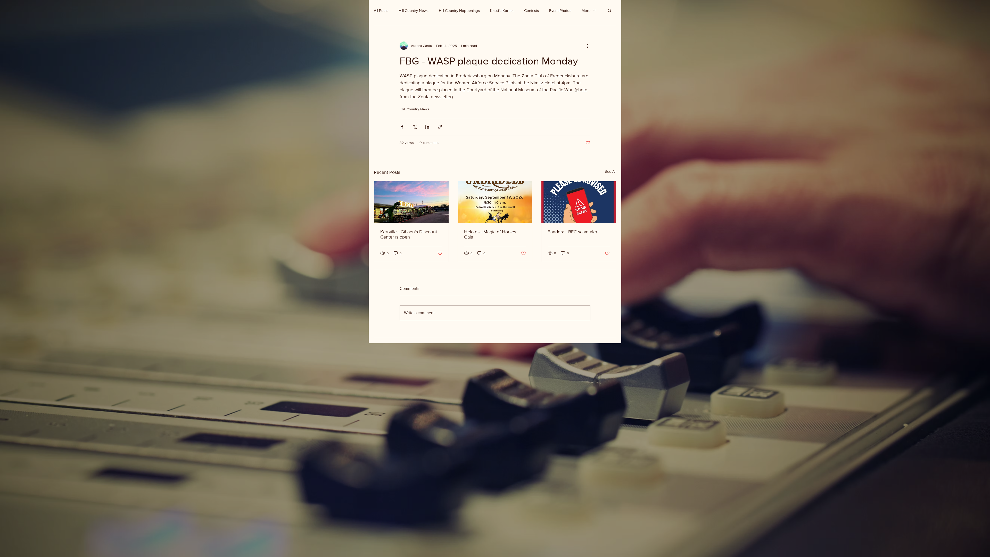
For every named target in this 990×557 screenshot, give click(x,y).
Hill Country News (413, 10)
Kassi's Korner (502, 10)
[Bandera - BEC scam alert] (578, 202)
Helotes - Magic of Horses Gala (490, 234)
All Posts (381, 10)
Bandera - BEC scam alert (573, 231)
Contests (531, 10)
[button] (609, 10)
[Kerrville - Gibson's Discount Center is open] (411, 202)
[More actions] (587, 46)
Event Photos (560, 10)
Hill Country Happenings (459, 10)
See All (610, 171)
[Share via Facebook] (402, 126)
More (586, 10)
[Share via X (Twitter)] (414, 126)
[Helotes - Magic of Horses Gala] (495, 202)
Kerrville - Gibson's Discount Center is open (408, 234)
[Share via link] (440, 126)
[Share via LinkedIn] (427, 126)
